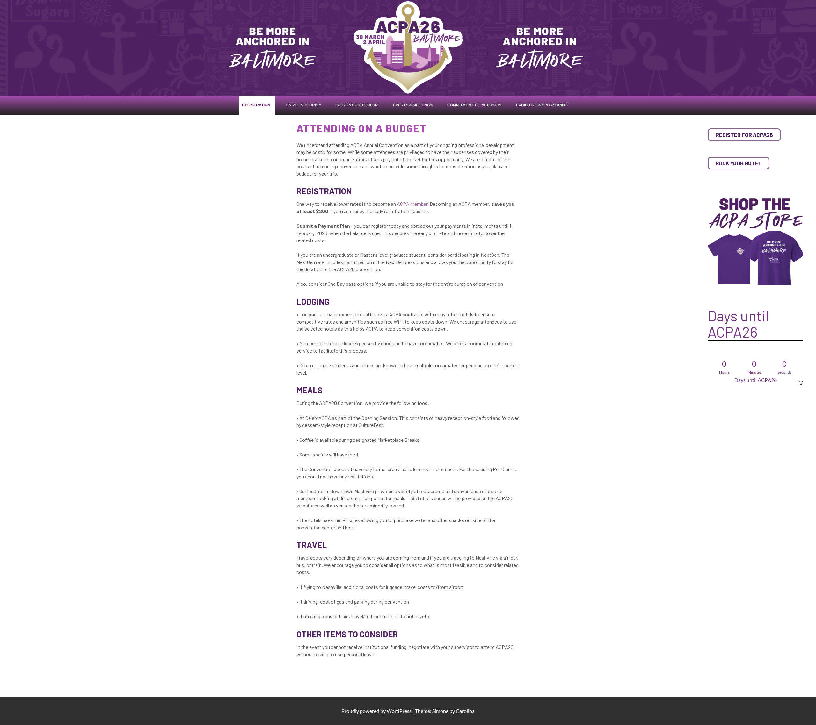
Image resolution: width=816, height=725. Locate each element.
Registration (256, 105)
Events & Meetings (413, 105)
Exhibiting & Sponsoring (542, 105)
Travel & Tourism (303, 105)
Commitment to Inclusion (474, 105)
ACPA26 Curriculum (357, 105)
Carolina (465, 711)
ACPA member (412, 204)
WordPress (399, 711)
